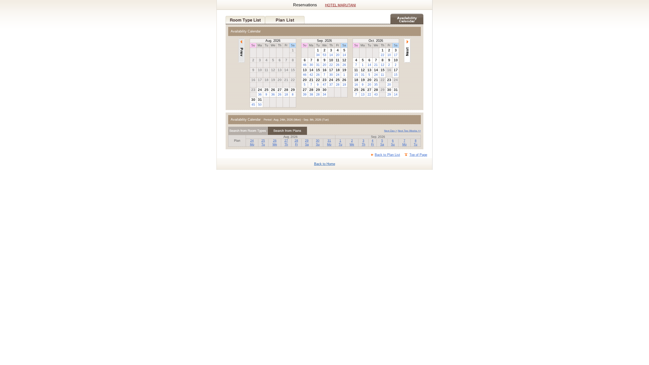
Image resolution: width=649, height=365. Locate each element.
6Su (393, 142)
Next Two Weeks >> (409, 130)
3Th (363, 142)
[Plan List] (285, 18)
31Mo (329, 142)
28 (337, 84)
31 (318, 65)
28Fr (296, 142)
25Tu (263, 142)
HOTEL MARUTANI (340, 5)
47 (324, 84)
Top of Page (418, 155)
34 (318, 55)
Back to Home (324, 164)
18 (286, 94)
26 (279, 94)
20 (337, 55)
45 (253, 104)
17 (396, 55)
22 (331, 65)
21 (376, 65)
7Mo (404, 142)
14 (331, 55)
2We (352, 142)
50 (260, 104)
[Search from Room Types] (248, 131)
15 (356, 75)
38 (311, 94)
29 (389, 94)
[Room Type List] (245, 18)
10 (389, 55)
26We (275, 142)
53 (324, 55)
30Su (318, 142)
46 (305, 65)
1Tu (340, 142)
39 (305, 94)
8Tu (415, 142)
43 (376, 94)
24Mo (252, 142)
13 (363, 94)
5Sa (382, 142)
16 (356, 84)
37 (331, 84)
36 (260, 94)
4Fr (372, 142)
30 (311, 65)
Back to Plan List (387, 155)
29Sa (307, 142)
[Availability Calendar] (406, 18)
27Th (286, 142)
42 (311, 75)
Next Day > (390, 130)
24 (337, 75)
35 (376, 84)
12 (382, 65)
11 (382, 75)
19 (344, 84)
